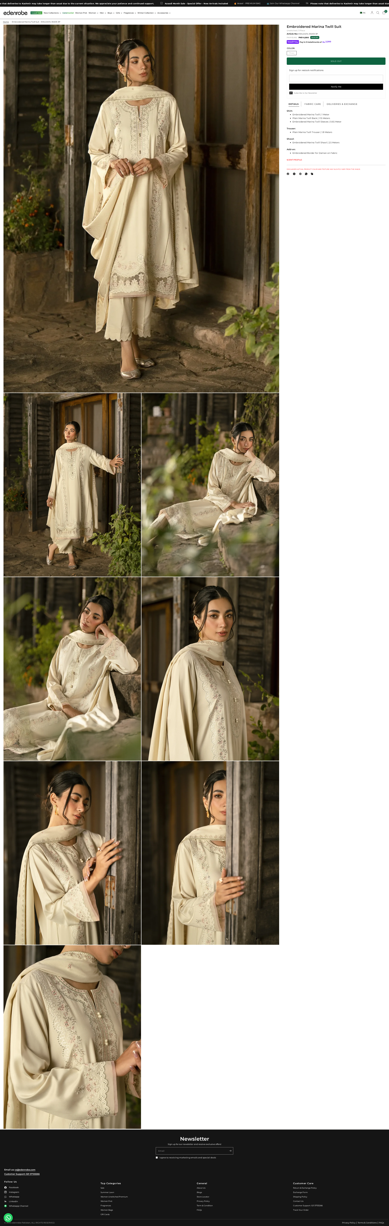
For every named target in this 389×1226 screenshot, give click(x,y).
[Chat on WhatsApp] (8, 1217)
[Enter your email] (230, 1151)
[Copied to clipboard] (312, 174)
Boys (110, 13)
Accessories (162, 13)
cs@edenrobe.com (25, 1169)
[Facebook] (288, 174)
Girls (118, 13)
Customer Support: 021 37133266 (22, 1174)
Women (92, 13)
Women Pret (81, 13)
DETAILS (294, 104)
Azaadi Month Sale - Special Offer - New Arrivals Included (339, 3)
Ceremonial (68, 13)
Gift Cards (105, 1214)
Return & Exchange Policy (305, 1188)
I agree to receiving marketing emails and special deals (187, 1157)
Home (6, 22)
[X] (295, 174)
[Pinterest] (301, 174)
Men (102, 13)
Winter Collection (146, 13)
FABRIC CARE (313, 104)
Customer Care (303, 1183)
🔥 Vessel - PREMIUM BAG (68, 3)
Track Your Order (301, 1210)
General (202, 1183)
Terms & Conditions (367, 1222)
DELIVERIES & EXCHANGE (342, 104)
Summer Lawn (107, 1192)
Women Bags (107, 1210)
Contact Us (298, 1201)
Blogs (199, 1192)
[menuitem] (36, 12)
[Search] (378, 13)
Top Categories (111, 1183)
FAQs (199, 1210)
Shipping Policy (300, 1197)
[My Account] (372, 13)
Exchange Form (300, 1192)
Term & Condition (205, 1205)
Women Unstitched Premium (114, 1197)
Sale (102, 1188)
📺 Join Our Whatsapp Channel (104, 3)
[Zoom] (273, 31)
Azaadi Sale (36, 13)
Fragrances (129, 13)
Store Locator (203, 1197)
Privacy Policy (203, 1201)
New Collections (51, 13)
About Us (201, 1188)
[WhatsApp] (307, 174)
